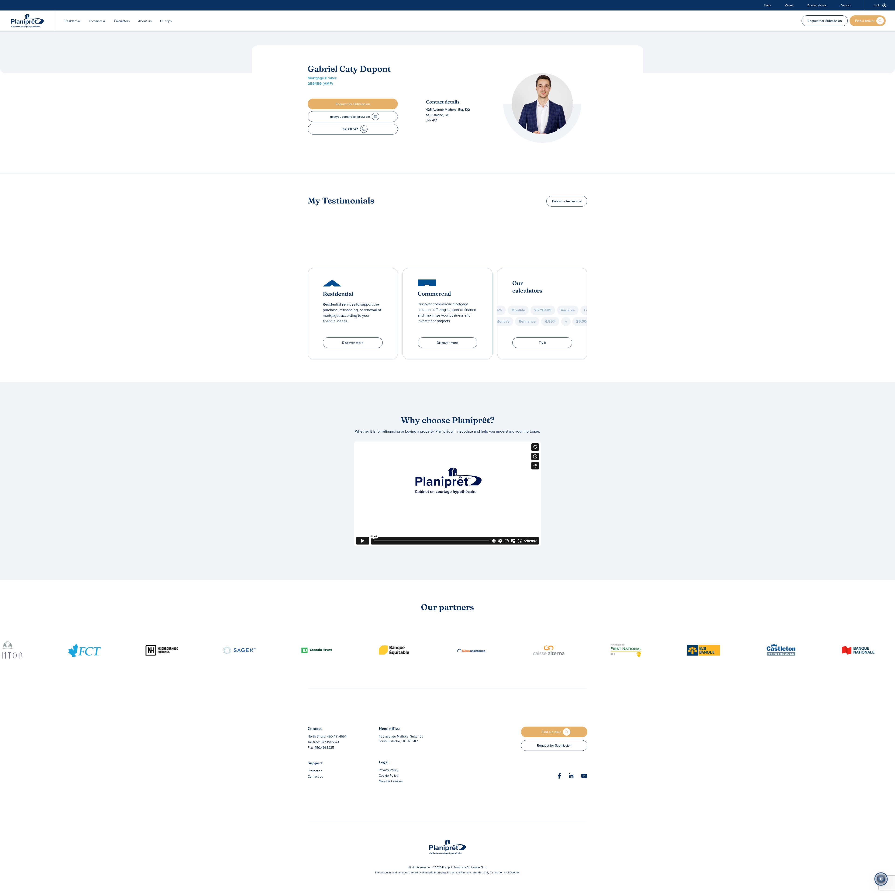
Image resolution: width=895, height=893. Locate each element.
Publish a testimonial (567, 201)
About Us (145, 21)
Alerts (767, 5)
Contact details (817, 5)
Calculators (122, 21)
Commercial (97, 21)
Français (845, 5)
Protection (315, 771)
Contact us (315, 776)
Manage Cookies (391, 781)
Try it (542, 342)
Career (789, 5)
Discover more (352, 342)
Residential (72, 21)
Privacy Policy (388, 770)
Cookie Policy (388, 775)
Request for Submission (824, 20)
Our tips (166, 21)
